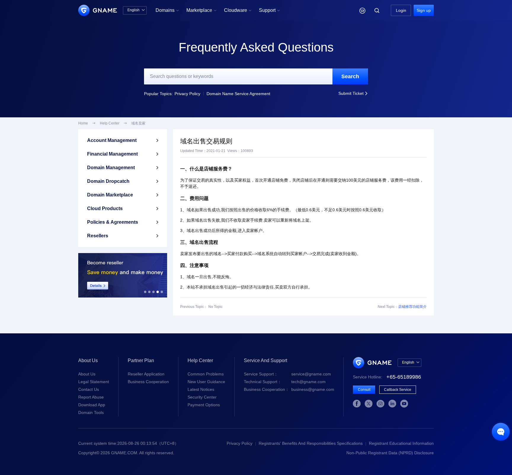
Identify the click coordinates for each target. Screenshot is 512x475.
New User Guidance (206, 381)
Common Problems (206, 374)
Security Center (202, 397)
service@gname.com (287, 374)
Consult (364, 390)
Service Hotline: (387, 377)
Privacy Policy (187, 93)
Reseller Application (146, 374)
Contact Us (88, 389)
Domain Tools (91, 412)
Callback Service (397, 390)
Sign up (424, 10)
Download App (91, 404)
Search (350, 76)
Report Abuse (91, 397)
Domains (167, 10)
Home (83, 123)
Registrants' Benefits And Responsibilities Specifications (311, 443)
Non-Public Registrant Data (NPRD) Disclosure (390, 452)
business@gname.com (289, 389)
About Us (86, 374)
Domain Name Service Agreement (238, 93)
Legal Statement (93, 381)
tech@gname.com (285, 381)
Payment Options (204, 404)
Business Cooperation (148, 381)
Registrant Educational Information (401, 443)
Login (401, 10)
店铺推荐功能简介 (412, 307)
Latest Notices (201, 389)
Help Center (109, 123)
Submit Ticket (353, 93)
